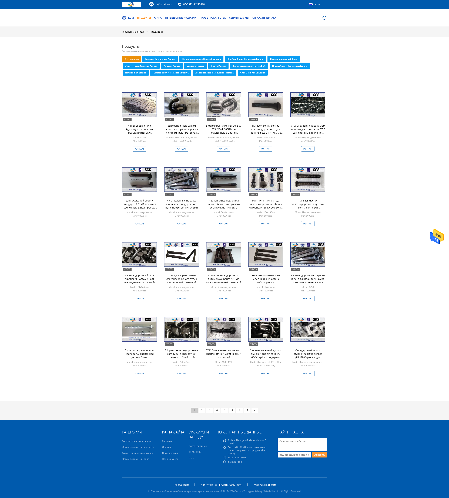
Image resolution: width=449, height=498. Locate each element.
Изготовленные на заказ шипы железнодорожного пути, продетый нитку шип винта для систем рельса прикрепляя (181, 207)
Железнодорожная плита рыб (249, 65)
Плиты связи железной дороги (289, 65)
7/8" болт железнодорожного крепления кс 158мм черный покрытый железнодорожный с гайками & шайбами (223, 357)
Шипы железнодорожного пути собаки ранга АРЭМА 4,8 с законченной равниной (223, 279)
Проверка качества (213, 17)
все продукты (132, 59)
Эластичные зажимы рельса (141, 65)
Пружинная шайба (135, 72)
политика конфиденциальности (221, 484)
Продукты (144, 17)
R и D (191, 457)
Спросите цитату (264, 17)
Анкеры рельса (172, 65)
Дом (131, 17)
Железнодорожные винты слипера (201, 59)
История (166, 447)
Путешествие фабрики (180, 17)
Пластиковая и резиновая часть (171, 72)
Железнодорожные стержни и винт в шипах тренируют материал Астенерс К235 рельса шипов (308, 281)
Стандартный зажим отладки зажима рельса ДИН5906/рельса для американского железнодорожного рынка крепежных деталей (308, 359)
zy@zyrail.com (163, 4)
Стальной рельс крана (252, 72)
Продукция (156, 31)
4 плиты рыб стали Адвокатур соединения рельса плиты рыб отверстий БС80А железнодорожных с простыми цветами (139, 134)
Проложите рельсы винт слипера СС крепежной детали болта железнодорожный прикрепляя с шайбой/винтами (139, 359)
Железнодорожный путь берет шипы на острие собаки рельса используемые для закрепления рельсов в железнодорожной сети (265, 284)
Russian (316, 4)
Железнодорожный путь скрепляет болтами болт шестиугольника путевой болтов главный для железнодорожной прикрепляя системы (139, 284)
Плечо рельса (218, 65)
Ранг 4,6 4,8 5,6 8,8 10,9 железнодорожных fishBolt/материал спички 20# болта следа (266, 206)
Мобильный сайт (265, 484)
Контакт (139, 148)
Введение (167, 441)
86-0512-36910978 (194, 4)
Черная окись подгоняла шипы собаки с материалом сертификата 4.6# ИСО (223, 204)
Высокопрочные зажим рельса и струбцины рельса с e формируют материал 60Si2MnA (182, 131)
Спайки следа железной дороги (245, 59)
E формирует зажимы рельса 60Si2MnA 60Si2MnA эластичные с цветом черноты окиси (223, 131)
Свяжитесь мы (239, 17)
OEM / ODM (195, 451)
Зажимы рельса (195, 65)
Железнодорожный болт (283, 59)
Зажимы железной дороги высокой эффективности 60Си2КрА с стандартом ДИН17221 (266, 355)
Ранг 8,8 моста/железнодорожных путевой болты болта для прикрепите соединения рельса (307, 207)
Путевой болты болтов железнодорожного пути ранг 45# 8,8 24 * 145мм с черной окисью (265, 131)
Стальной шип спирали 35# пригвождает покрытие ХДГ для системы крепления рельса (308, 131)
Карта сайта (182, 484)
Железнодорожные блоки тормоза (214, 72)
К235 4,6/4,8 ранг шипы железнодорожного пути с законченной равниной (181, 279)
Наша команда (170, 458)
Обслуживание (170, 453)
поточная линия (198, 445)
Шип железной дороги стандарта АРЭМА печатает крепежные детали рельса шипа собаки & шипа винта (139, 206)
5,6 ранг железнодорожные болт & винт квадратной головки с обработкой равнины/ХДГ (181, 355)
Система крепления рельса (160, 59)
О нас (158, 17)
